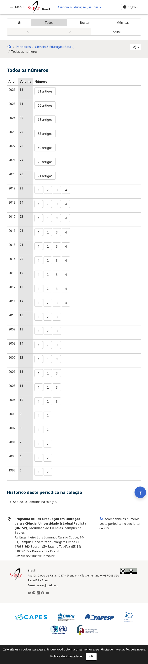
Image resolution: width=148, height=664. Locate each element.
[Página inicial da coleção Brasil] (16, 579)
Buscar (85, 22)
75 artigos (45, 162)
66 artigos (45, 105)
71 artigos (45, 176)
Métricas (122, 22)
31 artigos (45, 91)
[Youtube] (47, 593)
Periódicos (23, 47)
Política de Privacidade (66, 656)
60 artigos (45, 148)
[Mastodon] (33, 593)
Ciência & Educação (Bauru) (54, 47)
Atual (117, 32)
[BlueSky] (29, 593)
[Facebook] (42, 593)
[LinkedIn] (38, 593)
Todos (49, 22)
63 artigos (45, 119)
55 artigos (45, 134)
